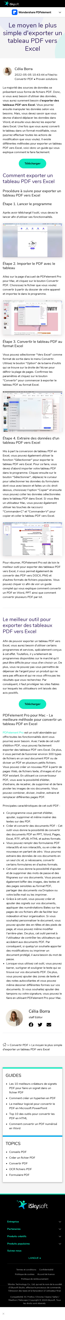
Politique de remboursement (34, 1279)
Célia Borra (24, 69)
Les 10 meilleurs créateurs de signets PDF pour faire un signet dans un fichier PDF (33, 1088)
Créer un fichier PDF (22, 1158)
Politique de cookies (24, 1274)
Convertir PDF (24, 79)
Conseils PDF (18, 1152)
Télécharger (32, 163)
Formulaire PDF (19, 1175)
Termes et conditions (26, 1269)
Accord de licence (46, 1274)
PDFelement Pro (13, 733)
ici (23, 584)
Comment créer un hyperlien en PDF (32, 1098)
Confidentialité (46, 1269)
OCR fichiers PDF (20, 1169)
